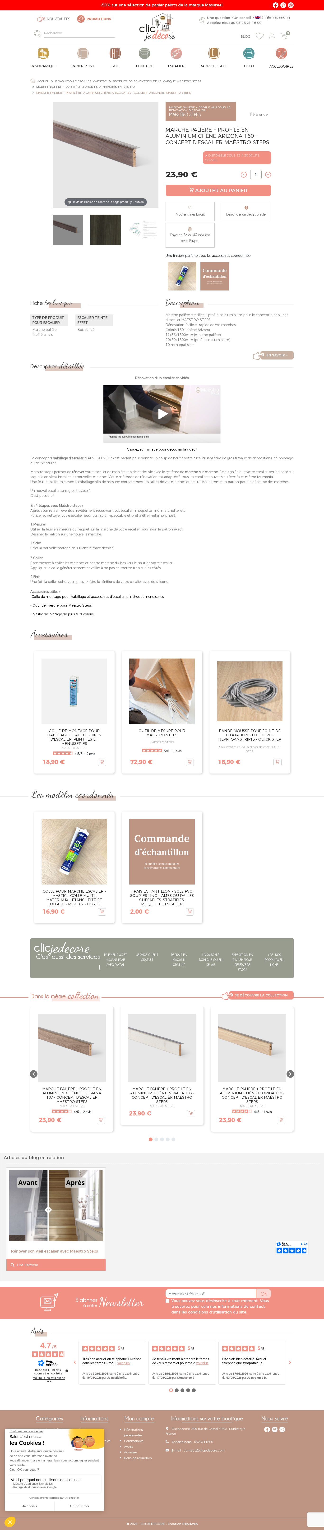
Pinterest (283, 5)
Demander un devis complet (246, 214)
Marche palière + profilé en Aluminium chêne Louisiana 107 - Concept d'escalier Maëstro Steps (72, 1095)
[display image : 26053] (105, 230)
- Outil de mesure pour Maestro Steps (61, 605)
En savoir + (277, 355)
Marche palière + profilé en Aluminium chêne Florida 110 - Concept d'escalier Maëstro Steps (252, 1095)
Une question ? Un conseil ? (248, 20)
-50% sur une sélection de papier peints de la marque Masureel (162, 5)
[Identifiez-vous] (272, 36)
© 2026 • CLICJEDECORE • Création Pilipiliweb (162, 1524)
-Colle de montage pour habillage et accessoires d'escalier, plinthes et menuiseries (97, 596)
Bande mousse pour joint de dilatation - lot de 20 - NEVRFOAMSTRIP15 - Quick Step (249, 735)
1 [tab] (151, 1139)
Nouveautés (58, 19)
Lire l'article (24, 1265)
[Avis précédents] (74, 1362)
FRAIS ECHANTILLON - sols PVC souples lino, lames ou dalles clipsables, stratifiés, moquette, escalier (162, 897)
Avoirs (128, 1446)
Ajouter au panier (221, 190)
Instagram (291, 5)
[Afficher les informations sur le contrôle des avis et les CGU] (67, 1371)
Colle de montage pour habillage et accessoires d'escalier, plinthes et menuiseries (74, 737)
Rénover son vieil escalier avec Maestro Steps (54, 1251)
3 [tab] (162, 1139)
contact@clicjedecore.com (204, 1450)
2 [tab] (156, 1139)
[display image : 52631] (143, 230)
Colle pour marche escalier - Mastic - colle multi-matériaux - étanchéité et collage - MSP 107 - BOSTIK (74, 897)
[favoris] (260, 36)
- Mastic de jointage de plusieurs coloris (61, 614)
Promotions (99, 19)
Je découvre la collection (261, 995)
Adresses (130, 1452)
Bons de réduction (138, 1458)
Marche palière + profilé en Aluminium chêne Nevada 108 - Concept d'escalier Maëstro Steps (162, 1095)
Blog (245, 36)
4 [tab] (168, 1139)
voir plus (123, 1363)
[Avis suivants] (290, 1362)
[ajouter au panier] (102, 762)
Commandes (133, 1441)
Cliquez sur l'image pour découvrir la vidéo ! (162, 449)
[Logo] (157, 27)
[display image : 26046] (68, 230)
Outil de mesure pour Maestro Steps (162, 732)
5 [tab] (173, 1139)
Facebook (275, 5)
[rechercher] (39, 33)
